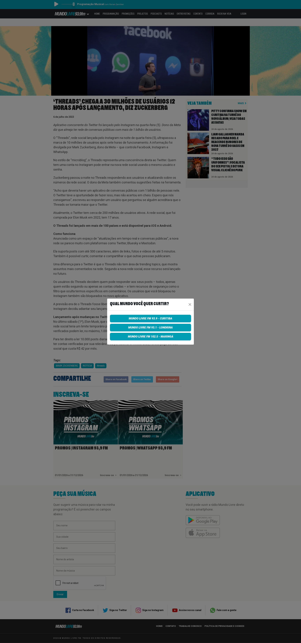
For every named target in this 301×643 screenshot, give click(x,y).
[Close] (189, 304)
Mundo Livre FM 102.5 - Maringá (150, 336)
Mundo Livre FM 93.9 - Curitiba (150, 318)
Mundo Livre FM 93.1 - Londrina (150, 327)
